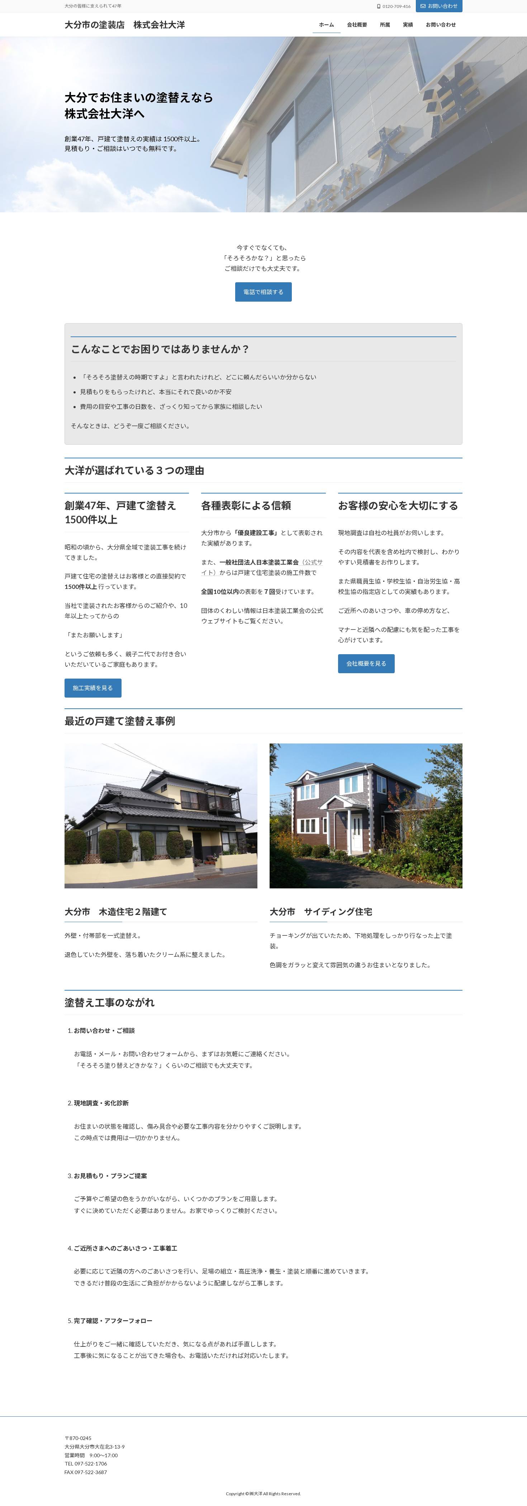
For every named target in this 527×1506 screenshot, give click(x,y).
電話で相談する (263, 291)
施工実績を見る (93, 687)
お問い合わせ (443, 6)
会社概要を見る (366, 663)
